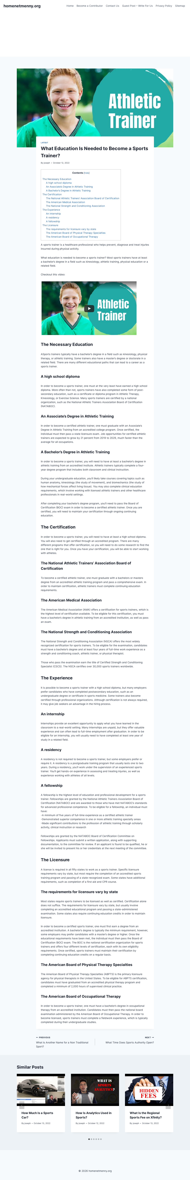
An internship (53, 213)
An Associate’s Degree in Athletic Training (69, 186)
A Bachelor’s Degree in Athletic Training (68, 190)
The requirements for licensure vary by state (71, 229)
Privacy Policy (164, 5)
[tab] (89, 1139)
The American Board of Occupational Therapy (72, 236)
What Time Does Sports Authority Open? (130, 1040)
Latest (44, 143)
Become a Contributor (90, 5)
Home (70, 5)
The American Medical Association (65, 202)
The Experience (51, 209)
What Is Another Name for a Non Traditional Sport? (62, 1042)
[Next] (168, 1105)
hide (86, 173)
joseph (47, 163)
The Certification (52, 194)
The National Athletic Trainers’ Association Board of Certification (82, 198)
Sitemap (180, 5)
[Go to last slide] (21, 1105)
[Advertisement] (95, 34)
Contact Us (112, 5)
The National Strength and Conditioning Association (75, 205)
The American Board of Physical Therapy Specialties (75, 232)
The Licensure (50, 225)
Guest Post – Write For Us (137, 5)
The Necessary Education (56, 179)
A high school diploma (59, 182)
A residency (52, 217)
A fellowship (53, 221)
